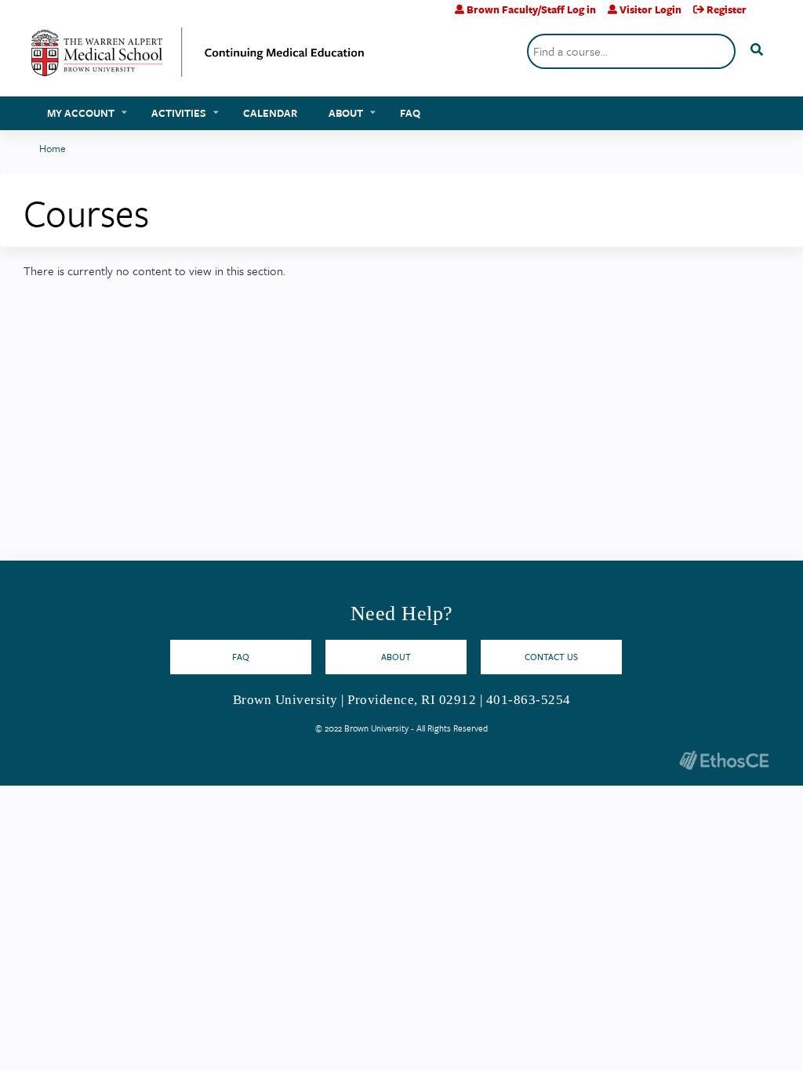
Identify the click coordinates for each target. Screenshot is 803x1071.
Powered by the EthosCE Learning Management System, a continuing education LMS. (723, 760)
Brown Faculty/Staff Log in (531, 9)
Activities (178, 113)
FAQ (410, 113)
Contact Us (551, 656)
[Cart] (765, 15)
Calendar (270, 113)
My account (80, 113)
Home (52, 148)
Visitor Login (650, 9)
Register (727, 9)
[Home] (198, 58)
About (346, 113)
